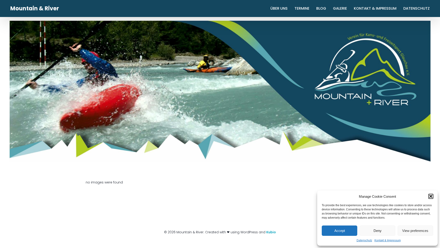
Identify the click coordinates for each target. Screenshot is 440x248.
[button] (431, 196)
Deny (378, 231)
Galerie (340, 8)
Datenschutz (364, 240)
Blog (321, 8)
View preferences (415, 231)
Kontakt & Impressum (387, 240)
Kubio (271, 232)
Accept (339, 231)
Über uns (279, 8)
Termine (301, 8)
